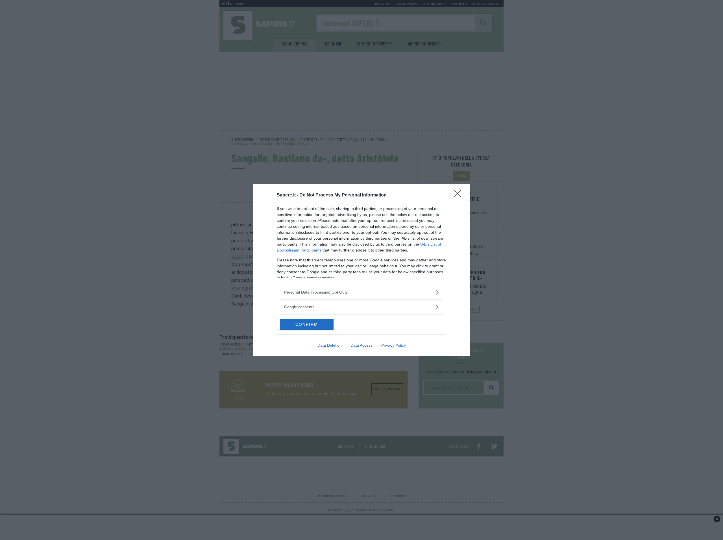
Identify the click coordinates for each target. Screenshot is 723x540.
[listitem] (361, 292)
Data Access (361, 345)
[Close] (459, 195)
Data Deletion (329, 345)
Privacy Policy (393, 345)
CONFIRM (306, 324)
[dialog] (361, 270)
